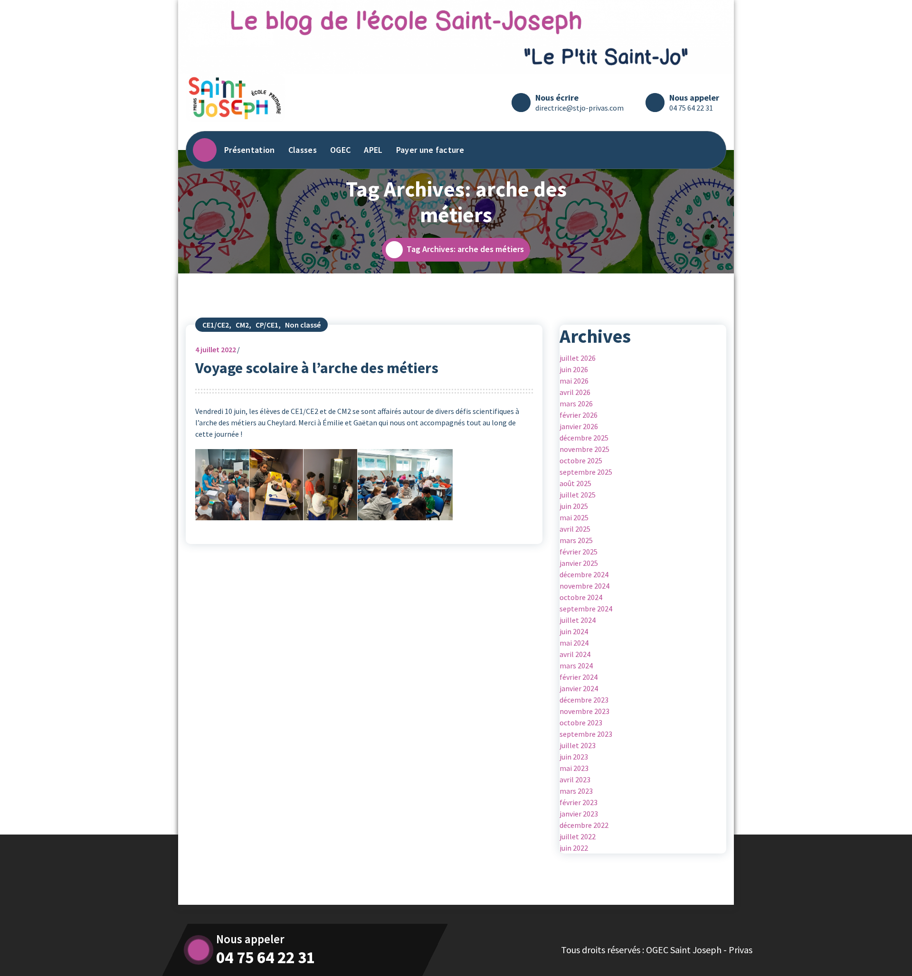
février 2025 (579, 551)
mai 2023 (574, 768)
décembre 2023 (584, 699)
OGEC (340, 149)
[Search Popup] (709, 150)
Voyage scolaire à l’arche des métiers (316, 367)
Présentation (249, 149)
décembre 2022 (584, 825)
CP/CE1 (267, 324)
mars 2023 (576, 791)
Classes (302, 149)
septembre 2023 (586, 734)
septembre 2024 (586, 608)
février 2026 (579, 415)
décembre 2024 (584, 574)
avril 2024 (575, 654)
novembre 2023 (584, 711)
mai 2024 (574, 643)
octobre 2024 (581, 597)
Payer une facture (430, 149)
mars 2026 (576, 403)
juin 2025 (574, 506)
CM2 (242, 324)
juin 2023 (574, 756)
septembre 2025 (586, 472)
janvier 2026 (579, 426)
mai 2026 (574, 380)
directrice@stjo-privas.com (579, 108)
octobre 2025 (581, 460)
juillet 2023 (578, 745)
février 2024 (579, 677)
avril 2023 (575, 779)
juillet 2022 (215, 349)
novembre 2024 (584, 586)
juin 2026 (574, 369)
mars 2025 (576, 540)
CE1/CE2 (215, 324)
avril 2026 (575, 392)
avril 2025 (575, 529)
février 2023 (579, 802)
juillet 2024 (578, 620)
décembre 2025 (584, 437)
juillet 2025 (578, 494)
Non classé (303, 324)
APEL (373, 149)
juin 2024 (574, 631)
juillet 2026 (578, 358)
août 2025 (575, 483)
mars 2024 (576, 665)
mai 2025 (574, 517)
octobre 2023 (581, 722)
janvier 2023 (579, 813)
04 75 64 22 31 (691, 108)
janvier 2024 (579, 688)
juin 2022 (574, 848)
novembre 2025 (584, 449)
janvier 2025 (579, 563)
